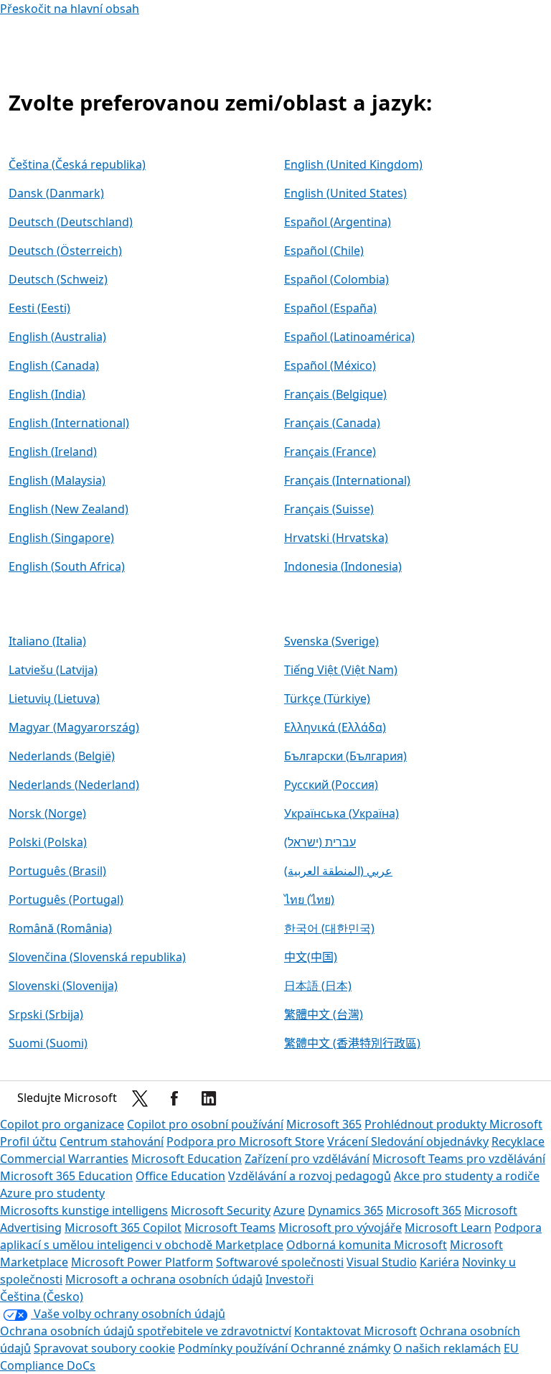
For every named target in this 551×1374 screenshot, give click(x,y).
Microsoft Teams (230, 1227)
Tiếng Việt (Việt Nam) (340, 670)
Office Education (180, 1176)
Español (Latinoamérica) (349, 337)
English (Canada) (54, 365)
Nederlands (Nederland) (74, 785)
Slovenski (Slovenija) (63, 986)
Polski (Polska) (48, 842)
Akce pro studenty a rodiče (467, 1176)
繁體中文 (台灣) (323, 1014)
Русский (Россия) (331, 785)
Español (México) (330, 365)
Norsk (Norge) (47, 813)
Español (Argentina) (337, 222)
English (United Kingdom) (353, 164)
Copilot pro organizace (62, 1124)
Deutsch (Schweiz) (58, 279)
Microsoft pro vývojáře (340, 1227)
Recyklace (518, 1141)
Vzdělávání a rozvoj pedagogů (309, 1176)
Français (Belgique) (335, 394)
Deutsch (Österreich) (65, 250)
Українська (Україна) (341, 813)
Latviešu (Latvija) (53, 670)
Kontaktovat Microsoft (355, 1331)
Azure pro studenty (52, 1193)
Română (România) (60, 928)
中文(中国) (310, 957)
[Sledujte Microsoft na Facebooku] (174, 1098)
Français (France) (330, 451)
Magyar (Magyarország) (74, 727)
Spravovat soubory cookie (104, 1348)
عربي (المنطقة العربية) (338, 871)
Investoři (289, 1279)
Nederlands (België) (62, 756)
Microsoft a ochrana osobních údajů (164, 1279)
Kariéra (439, 1262)
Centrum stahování (112, 1141)
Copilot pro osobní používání (205, 1124)
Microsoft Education (186, 1159)
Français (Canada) (332, 423)
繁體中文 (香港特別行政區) (352, 1043)
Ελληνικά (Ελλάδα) (335, 727)
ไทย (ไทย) (309, 899)
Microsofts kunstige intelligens (84, 1210)
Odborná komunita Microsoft (366, 1245)
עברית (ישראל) (320, 842)
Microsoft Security (220, 1210)
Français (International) (347, 480)
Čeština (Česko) (41, 1296)
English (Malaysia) (57, 480)
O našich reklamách (447, 1348)
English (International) (69, 423)
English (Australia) (57, 337)
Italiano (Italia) (47, 641)
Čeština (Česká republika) (77, 164)
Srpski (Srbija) (46, 1014)
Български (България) (345, 756)
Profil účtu (28, 1141)
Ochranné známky (340, 1348)
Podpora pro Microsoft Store (245, 1141)
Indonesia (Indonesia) (343, 566)
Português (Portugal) (66, 899)
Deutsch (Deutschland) (71, 222)
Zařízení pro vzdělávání (307, 1159)
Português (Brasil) (57, 871)
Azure (289, 1210)
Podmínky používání (234, 1348)
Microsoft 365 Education (66, 1176)
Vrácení (349, 1141)
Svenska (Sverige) (331, 641)
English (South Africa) (67, 566)
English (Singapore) (61, 538)
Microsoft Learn (448, 1227)
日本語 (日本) (318, 986)
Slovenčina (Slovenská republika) (97, 957)
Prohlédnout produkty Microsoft (453, 1124)
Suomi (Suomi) (48, 1043)
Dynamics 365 (345, 1210)
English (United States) (345, 193)
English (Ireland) (53, 451)
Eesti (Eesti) (39, 308)
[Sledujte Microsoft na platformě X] (139, 1098)
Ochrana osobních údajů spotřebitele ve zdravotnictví (145, 1331)
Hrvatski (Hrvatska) (336, 538)
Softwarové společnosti (280, 1262)
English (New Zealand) (68, 509)
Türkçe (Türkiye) (327, 698)
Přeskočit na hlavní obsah (69, 9)
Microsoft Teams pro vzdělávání (458, 1159)
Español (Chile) (324, 250)
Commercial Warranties (64, 1159)
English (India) (47, 394)
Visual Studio (382, 1262)
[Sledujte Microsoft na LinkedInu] (208, 1098)
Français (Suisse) (329, 509)
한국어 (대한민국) (329, 928)
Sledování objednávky (430, 1141)
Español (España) (330, 308)
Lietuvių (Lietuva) (54, 698)
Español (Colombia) (336, 279)
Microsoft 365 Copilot (123, 1227)
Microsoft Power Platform (142, 1262)
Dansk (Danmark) (56, 193)
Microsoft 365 (324, 1124)
